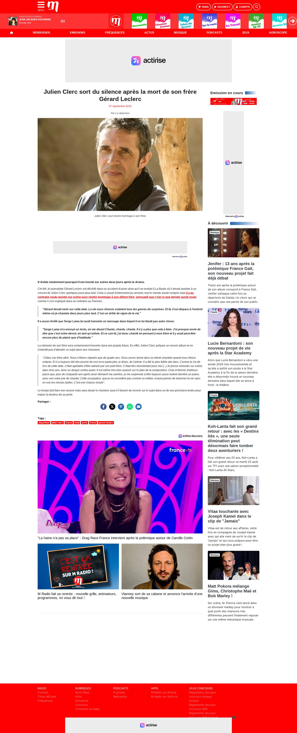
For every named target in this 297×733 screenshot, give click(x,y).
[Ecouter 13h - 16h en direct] (233, 101)
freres (93, 422)
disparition (43, 422)
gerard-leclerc (105, 422)
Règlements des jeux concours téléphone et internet (203, 717)
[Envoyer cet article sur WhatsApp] (129, 408)
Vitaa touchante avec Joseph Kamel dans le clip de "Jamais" (229, 516)
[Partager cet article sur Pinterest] (120, 408)
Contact (43, 692)
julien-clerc (57, 422)
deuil (77, 422)
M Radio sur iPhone (163, 692)
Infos (78, 696)
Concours (81, 705)
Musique (180, 32)
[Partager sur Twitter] (111, 408)
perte (84, 422)
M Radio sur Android (164, 696)
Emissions (77, 32)
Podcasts (214, 32)
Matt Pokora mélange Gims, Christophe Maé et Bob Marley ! (232, 591)
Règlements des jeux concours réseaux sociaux (202, 696)
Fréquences (115, 32)
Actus (149, 32)
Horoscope (278, 32)
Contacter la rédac (87, 709)
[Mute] (62, 21)
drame (68, 422)
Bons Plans (82, 692)
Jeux (245, 32)
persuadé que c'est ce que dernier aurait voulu (166, 297)
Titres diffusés (47, 696)
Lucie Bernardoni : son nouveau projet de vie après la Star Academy (230, 348)
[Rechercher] (256, 6)
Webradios (41, 32)
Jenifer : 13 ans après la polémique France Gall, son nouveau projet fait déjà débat (231, 270)
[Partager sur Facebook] (103, 408)
